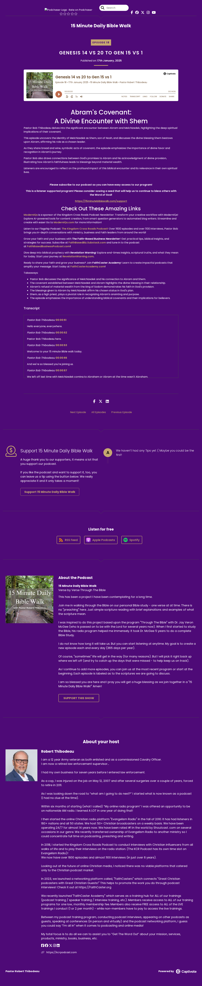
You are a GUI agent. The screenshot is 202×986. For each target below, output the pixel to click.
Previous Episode (121, 412)
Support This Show (78, 698)
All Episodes (98, 412)
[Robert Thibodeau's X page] (50, 945)
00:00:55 (61, 358)
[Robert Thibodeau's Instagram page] (54, 945)
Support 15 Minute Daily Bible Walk (49, 492)
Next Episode (78, 412)
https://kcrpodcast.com (61, 952)
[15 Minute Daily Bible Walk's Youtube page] (153, 12)
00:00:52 (61, 332)
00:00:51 (61, 320)
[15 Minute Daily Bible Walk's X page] (141, 12)
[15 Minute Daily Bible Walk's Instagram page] (147, 12)
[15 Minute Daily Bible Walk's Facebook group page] (136, 12)
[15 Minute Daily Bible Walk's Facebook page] (131, 12)
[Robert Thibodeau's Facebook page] (42, 945)
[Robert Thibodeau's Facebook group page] (46, 945)
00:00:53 (61, 345)
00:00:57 (61, 370)
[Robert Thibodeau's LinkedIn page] (58, 945)
